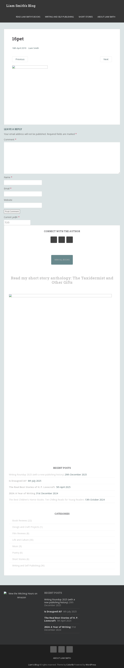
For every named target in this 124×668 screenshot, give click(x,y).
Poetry (15, 552)
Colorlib (70, 664)
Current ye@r (12, 217)
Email (7, 188)
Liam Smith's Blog (21, 6)
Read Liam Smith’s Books (28, 16)
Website (8, 199)
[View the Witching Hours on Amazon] (21, 595)
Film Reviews (19, 533)
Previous (20, 59)
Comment (10, 139)
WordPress (91, 664)
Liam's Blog (33, 664)
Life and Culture (20, 539)
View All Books (62, 259)
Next (105, 59)
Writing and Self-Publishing (59, 16)
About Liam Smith (106, 16)
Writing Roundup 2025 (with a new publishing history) (36, 474)
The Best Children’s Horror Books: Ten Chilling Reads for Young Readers (46, 499)
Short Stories (86, 16)
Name (8, 177)
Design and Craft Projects (25, 526)
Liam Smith (33, 48)
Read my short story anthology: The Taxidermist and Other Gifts (62, 280)
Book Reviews (19, 520)
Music (15, 546)
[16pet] (30, 91)
